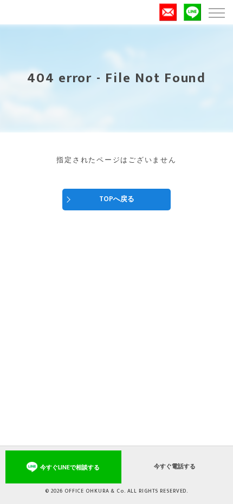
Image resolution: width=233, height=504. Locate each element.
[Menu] (216, 12)
